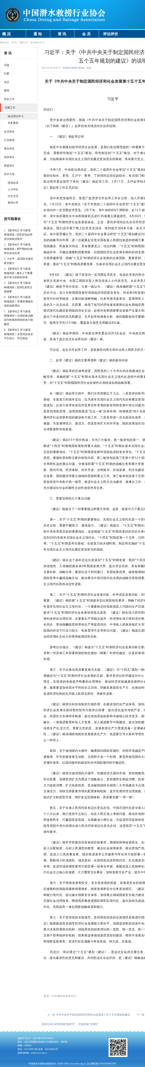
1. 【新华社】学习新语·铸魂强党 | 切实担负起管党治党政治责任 (18, 234)
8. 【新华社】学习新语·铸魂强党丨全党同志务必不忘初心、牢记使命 (18, 334)
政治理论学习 (37, 42)
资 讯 (62, 34)
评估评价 (110, 34)
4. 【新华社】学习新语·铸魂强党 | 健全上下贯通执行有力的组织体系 (18, 273)
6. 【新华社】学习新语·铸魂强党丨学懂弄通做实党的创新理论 (18, 301)
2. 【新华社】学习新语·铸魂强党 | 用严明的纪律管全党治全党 (18, 249)
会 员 (86, 34)
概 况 (6, 34)
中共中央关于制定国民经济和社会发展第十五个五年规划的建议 (93, 1014)
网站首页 (4, 42)
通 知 (37, 34)
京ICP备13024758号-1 (43, 1038)
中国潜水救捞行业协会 (73, 68)
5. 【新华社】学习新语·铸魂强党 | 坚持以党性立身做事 (18, 287)
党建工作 (23, 42)
